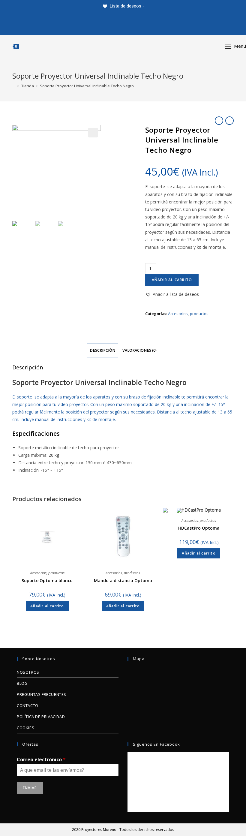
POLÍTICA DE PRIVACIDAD (41, 716)
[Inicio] (13, 86)
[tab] (102, 350)
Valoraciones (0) (139, 350)
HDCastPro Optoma (199, 528)
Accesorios (178, 313)
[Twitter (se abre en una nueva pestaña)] (57, 23)
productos (199, 313)
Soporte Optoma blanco (47, 580)
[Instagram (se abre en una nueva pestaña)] (145, 23)
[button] (172, 294)
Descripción (102, 350)
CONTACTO (27, 705)
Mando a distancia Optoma (123, 580)
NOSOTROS (28, 672)
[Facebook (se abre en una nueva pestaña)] (101, 23)
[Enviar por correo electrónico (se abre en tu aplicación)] (189, 23)
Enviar (30, 787)
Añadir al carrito (172, 279)
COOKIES (25, 727)
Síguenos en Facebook (156, 744)
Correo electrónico (41, 759)
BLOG (22, 683)
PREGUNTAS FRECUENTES (41, 694)
